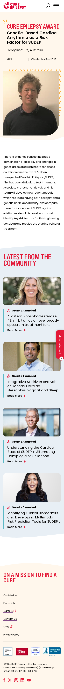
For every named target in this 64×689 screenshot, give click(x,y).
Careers (8, 611)
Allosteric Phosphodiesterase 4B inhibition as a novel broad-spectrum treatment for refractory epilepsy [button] (33, 322)
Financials (9, 603)
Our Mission (10, 595)
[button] (14, 8)
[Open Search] (48, 5)
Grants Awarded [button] (24, 310)
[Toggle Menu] (56, 5)
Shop (6, 626)
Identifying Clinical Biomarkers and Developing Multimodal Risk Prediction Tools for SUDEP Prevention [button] (32, 519)
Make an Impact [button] (59, 344)
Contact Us (10, 619)
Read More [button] (14, 330)
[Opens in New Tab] (7, 655)
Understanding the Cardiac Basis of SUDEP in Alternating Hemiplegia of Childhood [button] (31, 451)
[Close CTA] (60, 359)
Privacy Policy (11, 634)
